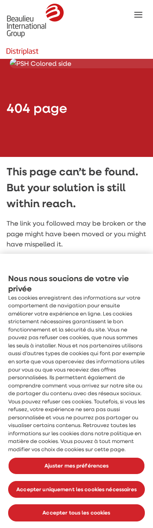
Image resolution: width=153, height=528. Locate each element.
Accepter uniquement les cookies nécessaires (76, 489)
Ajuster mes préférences (76, 465)
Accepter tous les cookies (76, 512)
